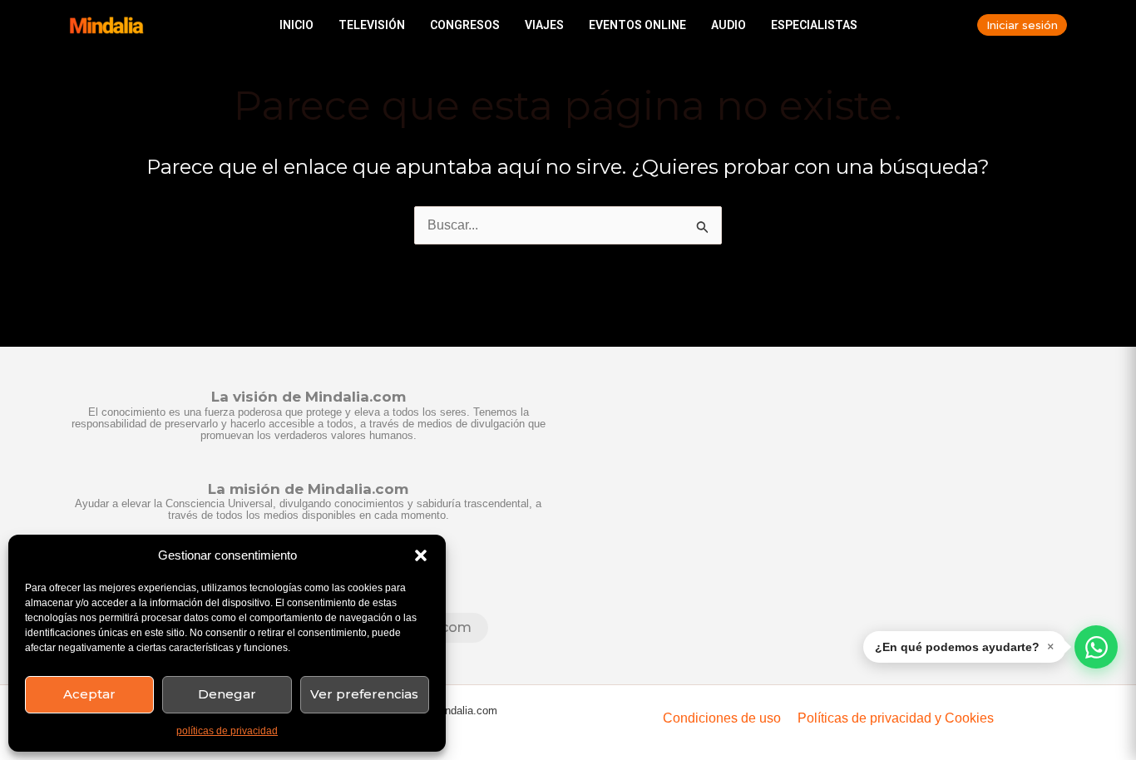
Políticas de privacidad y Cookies (896, 718)
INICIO (296, 25)
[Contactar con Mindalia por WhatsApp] (1096, 647)
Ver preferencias (364, 694)
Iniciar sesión (1022, 25)
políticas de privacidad (227, 731)
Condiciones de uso (722, 718)
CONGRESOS (465, 25)
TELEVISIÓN (371, 25)
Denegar (227, 694)
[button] (420, 555)
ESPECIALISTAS (814, 25)
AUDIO (728, 25)
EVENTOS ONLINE (637, 25)
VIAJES (544, 25)
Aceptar (89, 694)
